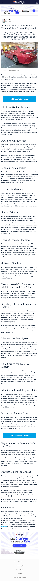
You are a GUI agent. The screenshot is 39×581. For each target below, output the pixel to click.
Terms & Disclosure (19, 562)
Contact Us (19, 573)
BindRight (4, 526)
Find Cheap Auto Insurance (19, 99)
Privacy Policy (19, 569)
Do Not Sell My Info (19, 565)
